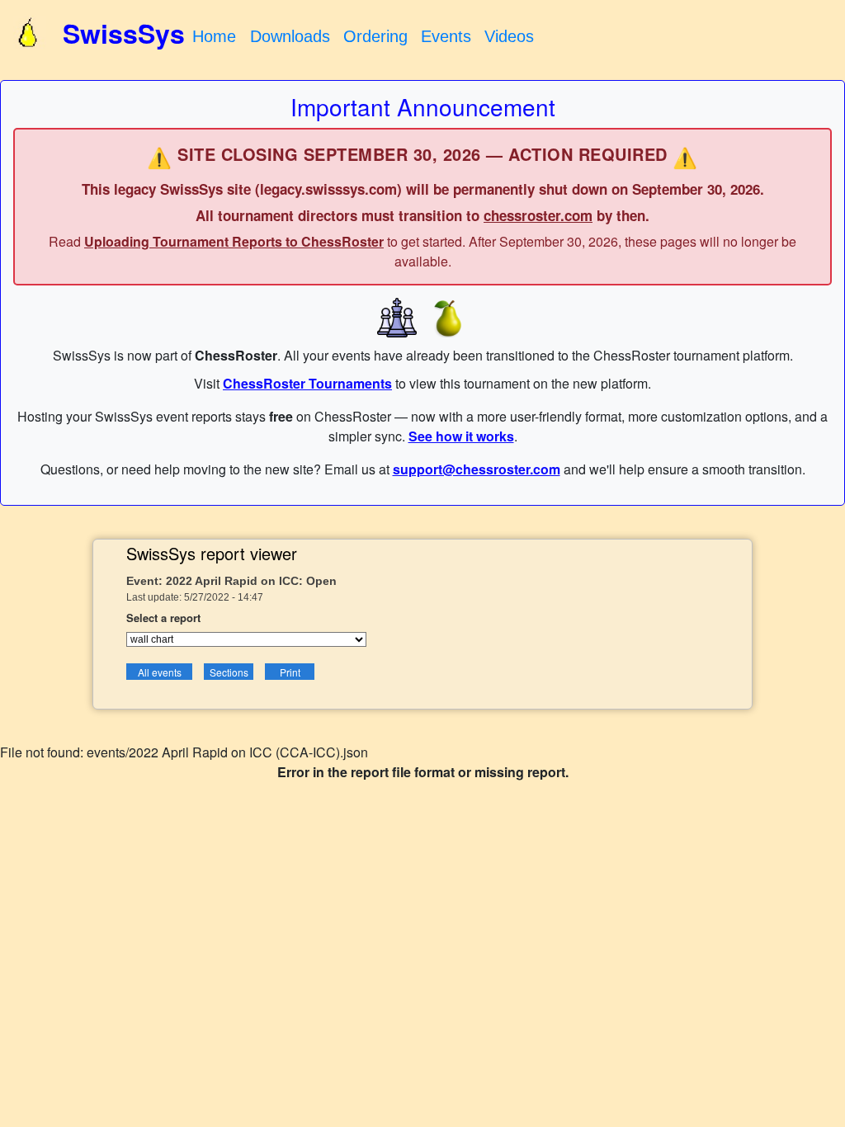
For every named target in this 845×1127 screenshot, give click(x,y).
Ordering (375, 36)
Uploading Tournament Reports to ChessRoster (234, 241)
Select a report (163, 617)
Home (214, 36)
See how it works (461, 436)
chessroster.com (538, 215)
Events (446, 36)
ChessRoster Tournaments (307, 383)
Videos (509, 36)
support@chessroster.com (476, 469)
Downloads (290, 36)
